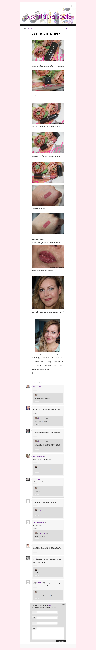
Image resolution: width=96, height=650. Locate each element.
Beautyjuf (34, 545)
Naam (34, 612)
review (58, 378)
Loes (34, 431)
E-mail (34, 617)
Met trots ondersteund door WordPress (48, 646)
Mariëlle (34, 386)
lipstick (48, 378)
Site (33, 622)
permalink (37, 379)
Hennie (34, 558)
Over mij (29, 24)
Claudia (34, 522)
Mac (50, 378)
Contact (34, 24)
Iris (33, 408)
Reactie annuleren (61, 604)
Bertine (34, 456)
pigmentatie (55, 378)
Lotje (34, 479)
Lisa (61, 378)
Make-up (41, 378)
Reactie (34, 628)
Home (26, 24)
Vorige (65, 28)
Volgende (70, 28)
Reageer (35, 390)
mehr (52, 378)
